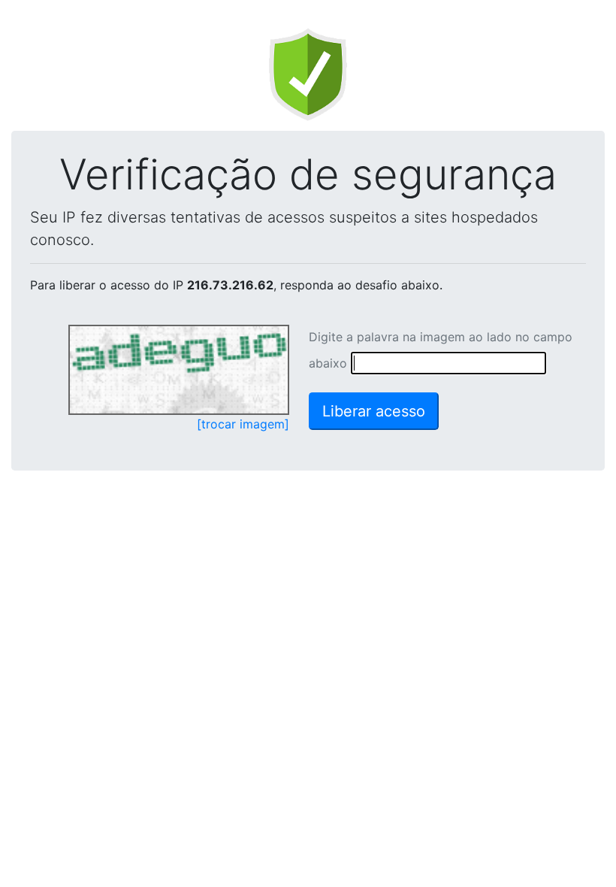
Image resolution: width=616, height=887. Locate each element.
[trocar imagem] (243, 423)
